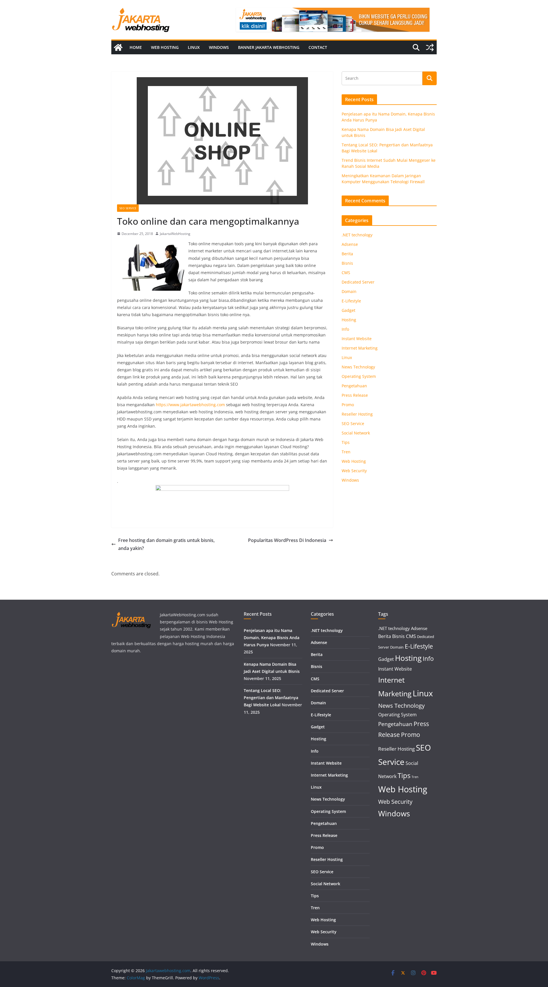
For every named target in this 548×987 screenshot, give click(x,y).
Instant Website (357, 338)
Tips (346, 442)
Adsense (350, 244)
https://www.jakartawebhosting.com (190, 404)
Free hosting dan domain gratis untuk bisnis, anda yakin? (166, 544)
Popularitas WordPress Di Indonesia (287, 540)
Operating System (359, 376)
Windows (219, 47)
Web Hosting (165, 47)
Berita (347, 253)
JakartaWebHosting (175, 233)
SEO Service (127, 208)
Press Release (355, 395)
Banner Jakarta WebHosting (268, 47)
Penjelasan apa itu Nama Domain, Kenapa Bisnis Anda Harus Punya (271, 637)
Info (345, 329)
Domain (349, 291)
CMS (346, 272)
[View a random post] (430, 47)
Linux (194, 47)
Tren (346, 451)
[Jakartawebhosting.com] (118, 47)
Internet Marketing (360, 348)
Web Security (354, 470)
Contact (318, 47)
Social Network (356, 433)
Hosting (349, 319)
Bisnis (347, 263)
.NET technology (357, 235)
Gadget (348, 310)
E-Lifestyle (351, 301)
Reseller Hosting (357, 414)
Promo (348, 404)
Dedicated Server (358, 282)
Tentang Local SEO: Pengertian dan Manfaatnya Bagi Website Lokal (271, 697)
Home (136, 47)
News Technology (358, 367)
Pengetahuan (354, 385)
